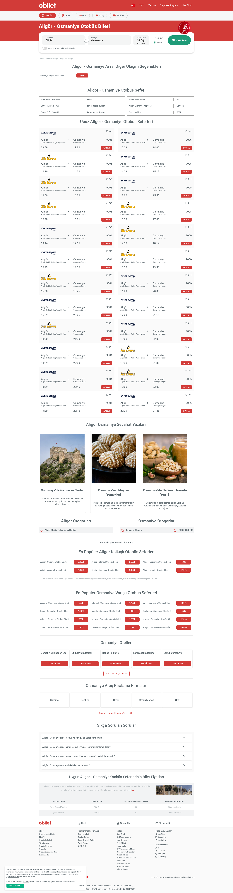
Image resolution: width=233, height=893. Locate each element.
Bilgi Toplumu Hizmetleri (126, 852)
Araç (101, 15)
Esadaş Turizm (83, 837)
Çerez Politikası (122, 855)
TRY (141, 5)
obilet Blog (161, 857)
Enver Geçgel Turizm (96, 106)
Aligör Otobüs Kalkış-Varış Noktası (60, 530)
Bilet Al (41, 837)
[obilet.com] (54, 7)
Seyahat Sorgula (169, 5)
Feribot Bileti (121, 843)
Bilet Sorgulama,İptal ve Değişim (123, 868)
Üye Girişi (187, 5)
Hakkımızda (121, 846)
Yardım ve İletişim (123, 864)
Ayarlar (81, 886)
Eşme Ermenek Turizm (86, 840)
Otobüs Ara (179, 40)
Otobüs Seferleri (45, 840)
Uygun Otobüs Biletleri (47, 834)
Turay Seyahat (83, 834)
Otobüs (48, 15)
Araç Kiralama (122, 840)
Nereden (49, 38)
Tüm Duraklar (44, 843)
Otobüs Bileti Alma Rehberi (49, 852)
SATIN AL (106, 148)
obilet (131, 790)
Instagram (161, 854)
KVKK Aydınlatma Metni (126, 849)
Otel (84, 15)
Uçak (67, 15)
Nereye (94, 38)
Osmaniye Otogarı (133, 530)
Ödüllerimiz (121, 861)
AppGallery (161, 840)
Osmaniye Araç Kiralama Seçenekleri (116, 713)
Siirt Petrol (82, 846)
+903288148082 (185, 530)
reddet (31, 874)
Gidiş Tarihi (141, 38)
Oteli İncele (54, 663)
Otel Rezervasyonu (124, 837)
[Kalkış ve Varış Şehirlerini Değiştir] (86, 40)
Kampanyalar (44, 855)
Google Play (162, 837)
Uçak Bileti (121, 834)
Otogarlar (42, 849)
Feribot (120, 15)
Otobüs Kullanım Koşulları (126, 858)
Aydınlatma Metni (12, 877)
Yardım (152, 5)
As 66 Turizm (83, 843)
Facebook (161, 851)
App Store (161, 834)
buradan (26, 882)
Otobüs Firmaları (45, 846)
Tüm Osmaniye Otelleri (116, 673)
